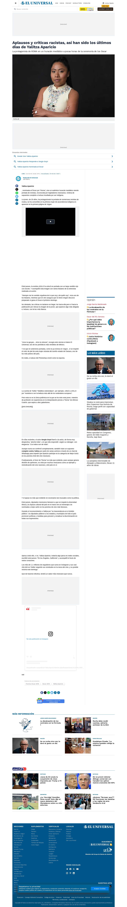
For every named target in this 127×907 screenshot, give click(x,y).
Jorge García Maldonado (96, 304)
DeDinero (52, 849)
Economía (17, 862)
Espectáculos (18, 867)
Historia (87, 897)
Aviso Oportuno (54, 833)
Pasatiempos (53, 856)
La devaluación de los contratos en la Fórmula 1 (96, 309)
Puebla (68, 833)
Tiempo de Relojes (37, 842)
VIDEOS (62, 3)
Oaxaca (68, 831)
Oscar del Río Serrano (95, 317)
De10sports (52, 847)
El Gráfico (52, 845)
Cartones (17, 860)
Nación (16, 829)
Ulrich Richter (92, 333)
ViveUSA (51, 851)
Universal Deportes (20, 865)
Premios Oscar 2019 (32, 684)
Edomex (68, 829)
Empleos (52, 836)
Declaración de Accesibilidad (101, 897)
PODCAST (68, 3)
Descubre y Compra (55, 829)
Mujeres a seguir (19, 833)
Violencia (59, 897)
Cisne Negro (35, 845)
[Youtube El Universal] (77, 869)
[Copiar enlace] (16, 200)
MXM (56, 3)
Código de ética (49, 897)
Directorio (20, 897)
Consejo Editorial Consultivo (34, 897)
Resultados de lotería (53, 861)
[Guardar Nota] (16, 203)
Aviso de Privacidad (77, 897)
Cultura (16, 869)
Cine (23, 173)
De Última (34, 836)
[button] (105, 9)
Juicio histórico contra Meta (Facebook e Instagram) (94, 339)
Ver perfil (26, 179)
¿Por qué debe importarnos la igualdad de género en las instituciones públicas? (97, 324)
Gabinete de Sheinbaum (18, 844)
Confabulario (18, 871)
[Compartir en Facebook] (16, 185)
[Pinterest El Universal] (70, 873)
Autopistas (34, 840)
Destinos (34, 838)
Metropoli (17, 851)
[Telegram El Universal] (67, 869)
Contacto (72, 899)
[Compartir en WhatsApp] (16, 193)
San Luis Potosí (71, 840)
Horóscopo (52, 858)
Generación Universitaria (53, 841)
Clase (33, 829)
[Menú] (15, 3)
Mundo (16, 847)
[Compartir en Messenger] (16, 196)
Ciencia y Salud (19, 876)
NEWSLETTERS (77, 3)
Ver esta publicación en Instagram (37, 639)
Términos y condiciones (59, 899)
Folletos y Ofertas (55, 831)
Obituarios (52, 838)
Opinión (91, 299)
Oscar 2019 (46, 684)
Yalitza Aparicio (58, 684)
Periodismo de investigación (18, 837)
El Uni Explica (18, 840)
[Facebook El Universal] (70, 869)
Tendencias (17, 873)
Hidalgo (68, 836)
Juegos (51, 853)
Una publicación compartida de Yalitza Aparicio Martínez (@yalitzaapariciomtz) (49, 667)
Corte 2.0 (17, 831)
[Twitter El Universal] (74, 869)
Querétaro (69, 838)
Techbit (16, 880)
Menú (15, 882)
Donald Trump (18, 849)
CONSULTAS (86, 3)
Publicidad (66, 897)
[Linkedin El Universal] (74, 873)
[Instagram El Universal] (67, 873)
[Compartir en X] (16, 189)
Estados (16, 853)
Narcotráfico (18, 856)
